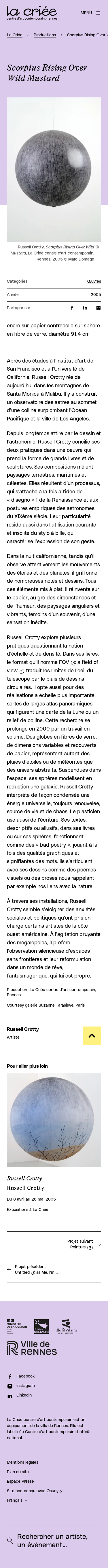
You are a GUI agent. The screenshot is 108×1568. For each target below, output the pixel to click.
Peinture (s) (80, 1244)
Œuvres (94, 282)
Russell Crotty (23, 1029)
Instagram (25, 1386)
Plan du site (18, 1472)
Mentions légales (22, 1463)
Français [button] (14, 1501)
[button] (54, 169)
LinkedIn (24, 1395)
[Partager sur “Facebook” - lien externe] (72, 308)
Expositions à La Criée (27, 1210)
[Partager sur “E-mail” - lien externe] (98, 308)
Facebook (25, 1376)
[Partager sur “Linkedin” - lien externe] (85, 308)
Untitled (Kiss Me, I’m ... (36, 1270)
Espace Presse (20, 1482)
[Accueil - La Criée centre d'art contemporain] (32, 13)
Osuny (52, 1491)
